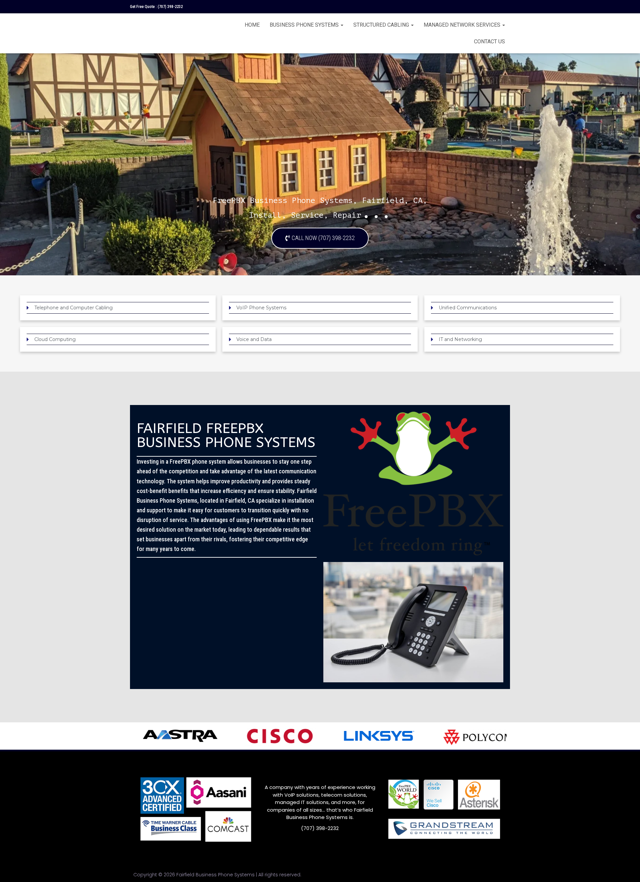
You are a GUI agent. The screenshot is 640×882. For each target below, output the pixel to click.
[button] (320, 238)
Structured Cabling (381, 25)
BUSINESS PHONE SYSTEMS (305, 25)
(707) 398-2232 (170, 6)
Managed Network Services (463, 25)
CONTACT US (489, 41)
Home (252, 25)
